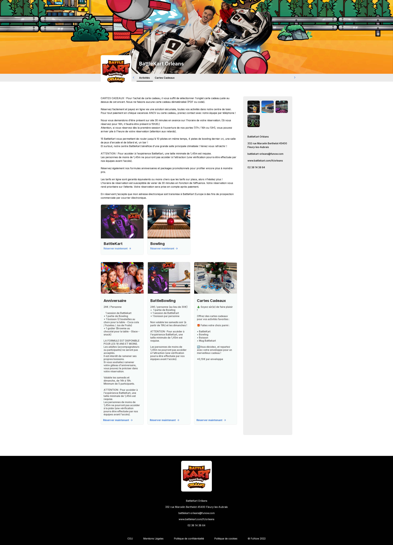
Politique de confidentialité (189, 538)
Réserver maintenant (116, 248)
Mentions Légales (153, 538)
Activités (144, 77)
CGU (130, 538)
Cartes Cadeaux (165, 77)
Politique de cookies (225, 538)
